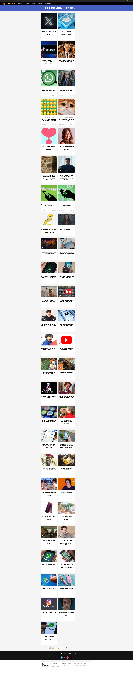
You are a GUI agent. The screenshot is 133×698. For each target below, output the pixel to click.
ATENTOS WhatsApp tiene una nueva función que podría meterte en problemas (48, 278)
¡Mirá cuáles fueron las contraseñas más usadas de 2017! (66, 326)
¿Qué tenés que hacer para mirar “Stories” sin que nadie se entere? (66, 254)
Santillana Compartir (70, 663)
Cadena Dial (72, 665)
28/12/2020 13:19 (54, 210)
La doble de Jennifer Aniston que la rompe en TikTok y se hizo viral (66, 148)
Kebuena (84, 665)
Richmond (54, 666)
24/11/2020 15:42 (72, 210)
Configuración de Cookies (58, 661)
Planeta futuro (80, 665)
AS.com (77, 663)
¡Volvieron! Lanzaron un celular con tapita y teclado (48, 518)
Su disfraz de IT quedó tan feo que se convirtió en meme (48, 374)
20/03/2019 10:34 (54, 258)
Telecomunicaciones (61, 8)
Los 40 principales (60, 663)
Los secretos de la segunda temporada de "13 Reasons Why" (66, 614)
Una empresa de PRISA (45, 664)
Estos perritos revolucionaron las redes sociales (49, 302)
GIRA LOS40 (40, 3)
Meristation (82, 666)
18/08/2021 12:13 (72, 124)
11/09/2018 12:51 (72, 258)
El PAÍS (54, 663)
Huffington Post (56, 665)
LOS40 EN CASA (48, 3)
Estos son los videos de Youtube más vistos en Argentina (66, 350)
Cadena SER (74, 663)
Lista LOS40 (19, 3)
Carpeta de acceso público (65, 661)
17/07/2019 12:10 (72, 234)
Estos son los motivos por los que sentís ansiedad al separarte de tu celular (66, 446)
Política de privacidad (47, 661)
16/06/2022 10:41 (72, 95)
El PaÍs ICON (69, 666)
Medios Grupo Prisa (45, 667)
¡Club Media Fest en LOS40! (66, 372)
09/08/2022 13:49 (54, 95)
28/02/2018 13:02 (72, 282)
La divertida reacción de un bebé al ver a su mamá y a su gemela (49, 494)
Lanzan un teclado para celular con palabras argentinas (48, 446)
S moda (73, 666)
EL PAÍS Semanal (76, 665)
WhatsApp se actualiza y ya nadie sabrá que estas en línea (49, 90)
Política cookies (52, 661)
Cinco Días (68, 665)
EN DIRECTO (12, 3)
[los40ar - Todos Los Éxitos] (4, 3)
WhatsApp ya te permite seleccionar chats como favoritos (66, 518)
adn (81, 663)
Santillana (64, 663)
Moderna (59, 666)
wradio (64, 665)
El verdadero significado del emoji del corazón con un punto (49, 148)
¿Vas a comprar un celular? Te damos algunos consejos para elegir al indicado (66, 566)
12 (63, 648)
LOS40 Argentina (61, 95)
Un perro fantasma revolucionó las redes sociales (66, 422)
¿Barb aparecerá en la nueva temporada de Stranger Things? (66, 398)
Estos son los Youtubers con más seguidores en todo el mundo (48, 326)
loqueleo (77, 666)
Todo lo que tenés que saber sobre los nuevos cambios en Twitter (66, 33)
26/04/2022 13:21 (54, 124)
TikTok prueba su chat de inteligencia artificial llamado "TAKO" (48, 62)
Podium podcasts (64, 666)
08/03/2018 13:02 (54, 282)
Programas (27, 3)
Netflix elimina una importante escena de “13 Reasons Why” (66, 230)
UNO (61, 665)
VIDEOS (33, 3)
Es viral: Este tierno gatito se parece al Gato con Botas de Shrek (66, 119)
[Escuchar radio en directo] (9, 3)
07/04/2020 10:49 (54, 234)
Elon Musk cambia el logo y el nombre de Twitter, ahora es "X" (48, 33)
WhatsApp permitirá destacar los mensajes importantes (49, 638)
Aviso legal (43, 661)
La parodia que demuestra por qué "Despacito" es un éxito (49, 542)
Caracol (85, 663)
